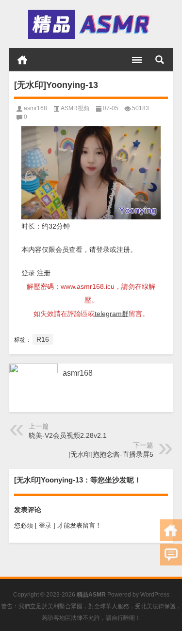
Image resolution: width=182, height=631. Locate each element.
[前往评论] (171, 554)
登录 (28, 273)
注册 (43, 273)
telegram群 (112, 313)
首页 (22, 59)
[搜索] (160, 59)
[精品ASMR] (90, 24)
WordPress (154, 594)
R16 (42, 339)
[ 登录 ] (45, 525)
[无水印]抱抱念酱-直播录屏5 (110, 454)
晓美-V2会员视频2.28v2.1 (68, 435)
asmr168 (35, 108)
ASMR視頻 (75, 108)
